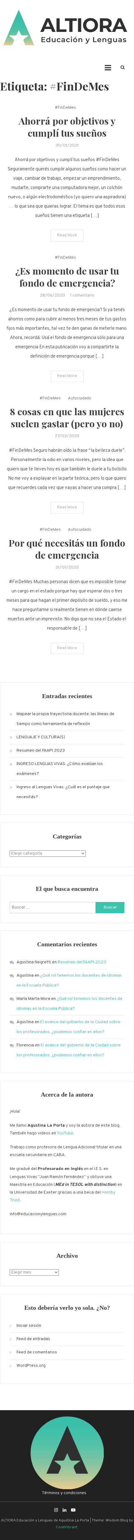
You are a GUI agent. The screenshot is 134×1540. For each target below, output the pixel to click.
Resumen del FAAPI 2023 (41, 750)
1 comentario (82, 295)
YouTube (65, 1133)
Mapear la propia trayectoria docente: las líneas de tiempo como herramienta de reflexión (65, 719)
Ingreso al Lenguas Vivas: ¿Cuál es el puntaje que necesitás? (63, 792)
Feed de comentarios (37, 1352)
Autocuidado (79, 398)
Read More (67, 235)
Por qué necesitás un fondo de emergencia (67, 549)
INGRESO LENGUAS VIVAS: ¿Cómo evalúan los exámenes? (60, 769)
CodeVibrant (66, 1527)
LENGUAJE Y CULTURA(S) (41, 737)
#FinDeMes (65, 107)
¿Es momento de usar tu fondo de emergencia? (67, 277)
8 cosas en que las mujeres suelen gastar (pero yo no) (67, 417)
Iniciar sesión (29, 1325)
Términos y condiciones (64, 1493)
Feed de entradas (33, 1339)
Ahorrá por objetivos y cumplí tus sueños (67, 127)
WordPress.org (31, 1365)
